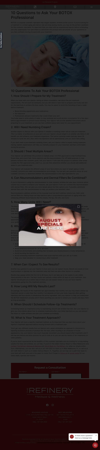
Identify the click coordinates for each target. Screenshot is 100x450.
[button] (78, 206)
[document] (50, 225)
